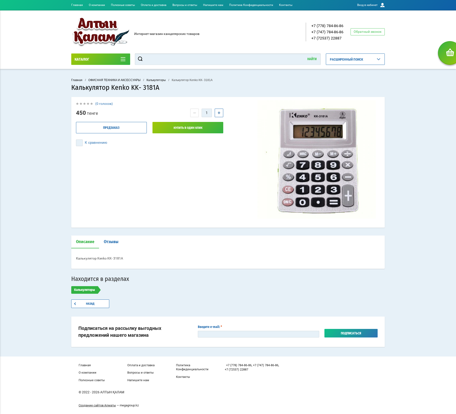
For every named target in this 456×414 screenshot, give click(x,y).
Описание (85, 242)
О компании (97, 5)
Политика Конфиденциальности (251, 5)
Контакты (285, 5)
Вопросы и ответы (184, 5)
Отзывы (111, 242)
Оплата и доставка (153, 5)
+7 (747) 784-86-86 (327, 32)
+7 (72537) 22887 (326, 38)
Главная (77, 5)
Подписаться (351, 333)
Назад (90, 303)
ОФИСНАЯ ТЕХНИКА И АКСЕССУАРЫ (114, 80)
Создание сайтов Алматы (97, 405)
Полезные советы (123, 5)
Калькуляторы (156, 80)
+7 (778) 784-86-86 (327, 26)
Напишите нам (213, 5)
